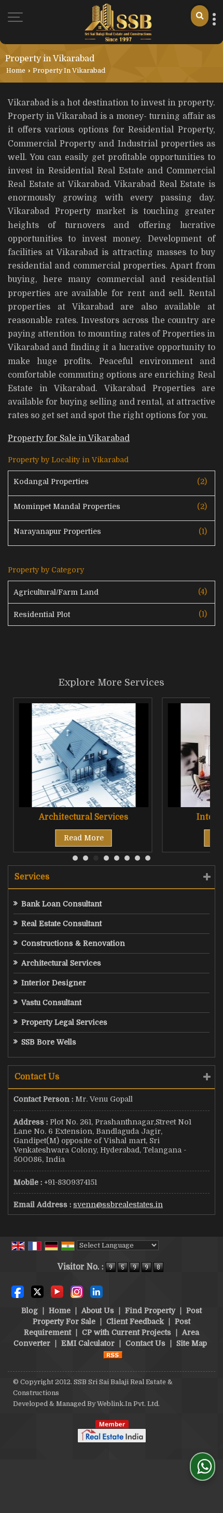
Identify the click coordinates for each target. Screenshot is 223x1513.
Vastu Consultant (51, 1002)
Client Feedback (135, 1321)
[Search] (199, 15)
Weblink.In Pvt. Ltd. (128, 1404)
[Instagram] (77, 1291)
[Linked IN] (96, 1291)
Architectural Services (83, 817)
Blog (29, 1310)
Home (15, 70)
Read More (84, 838)
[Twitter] (37, 1291)
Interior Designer (53, 983)
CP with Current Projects (126, 1332)
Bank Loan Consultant (61, 904)
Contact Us (145, 1343)
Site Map (191, 1343)
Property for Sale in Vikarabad (69, 438)
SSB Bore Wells (48, 1042)
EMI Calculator (88, 1343)
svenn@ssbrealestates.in (118, 1204)
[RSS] (113, 1354)
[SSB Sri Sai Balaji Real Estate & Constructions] (118, 22)
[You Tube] (57, 1291)
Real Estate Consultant (61, 923)
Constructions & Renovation (73, 943)
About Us (97, 1310)
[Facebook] (17, 1291)
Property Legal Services (64, 1022)
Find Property (150, 1310)
